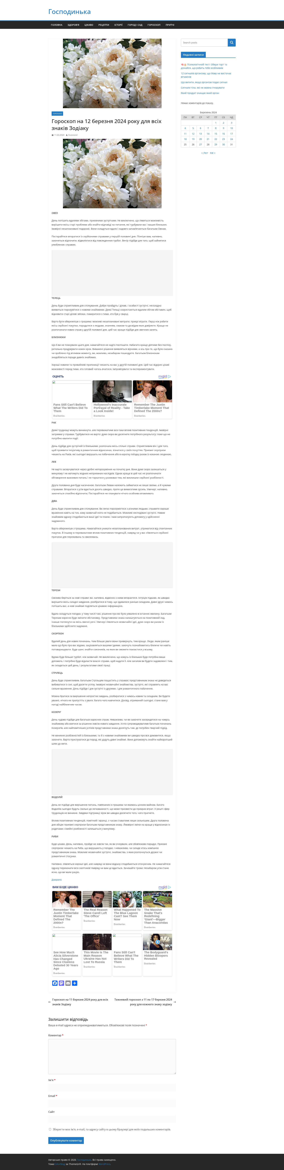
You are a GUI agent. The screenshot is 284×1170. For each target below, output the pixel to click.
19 (193, 139)
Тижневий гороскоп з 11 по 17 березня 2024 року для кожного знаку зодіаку (143, 1002)
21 (208, 139)
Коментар (55, 1035)
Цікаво (88, 24)
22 (215, 139)
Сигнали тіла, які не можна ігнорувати (203, 87)
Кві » (212, 152)
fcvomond (72, 135)
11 (185, 133)
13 (200, 133)
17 (231, 133)
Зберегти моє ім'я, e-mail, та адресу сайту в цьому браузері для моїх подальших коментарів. (112, 1129)
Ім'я (52, 1080)
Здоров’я (73, 24)
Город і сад (135, 24)
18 (185, 139)
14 (208, 133)
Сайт (51, 1112)
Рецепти (103, 24)
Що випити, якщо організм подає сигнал (204, 82)
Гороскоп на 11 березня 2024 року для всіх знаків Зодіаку (80, 1002)
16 (223, 133)
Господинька (69, 11)
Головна (56, 24)
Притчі (170, 24)
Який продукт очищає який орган (200, 93)
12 (193, 133)
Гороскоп (154, 24)
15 (215, 133)
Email (52, 1096)
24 (231, 139)
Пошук (232, 42)
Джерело (57, 879)
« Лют (204, 152)
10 (231, 128)
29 (215, 144)
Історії (118, 24)
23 (223, 139)
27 (200, 144)
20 (200, 139)
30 (223, 144)
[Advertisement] (112, 273)
